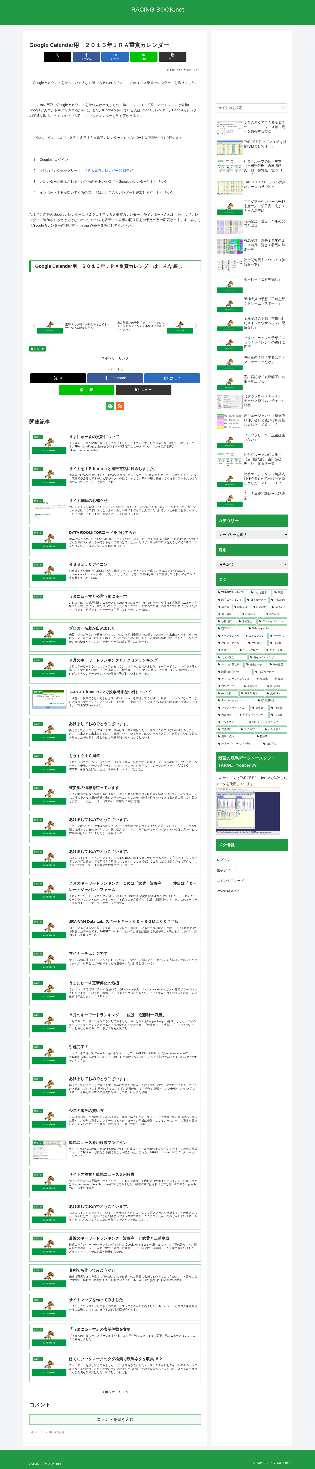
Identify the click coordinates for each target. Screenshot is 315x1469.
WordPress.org (228, 891)
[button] (172, 57)
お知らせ (39, 348)
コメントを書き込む (115, 1419)
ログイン (223, 860)
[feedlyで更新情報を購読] (110, 406)
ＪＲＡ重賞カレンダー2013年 (107, 170)
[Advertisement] (252, 69)
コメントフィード (230, 881)
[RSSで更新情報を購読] (120, 406)
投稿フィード (227, 870)
